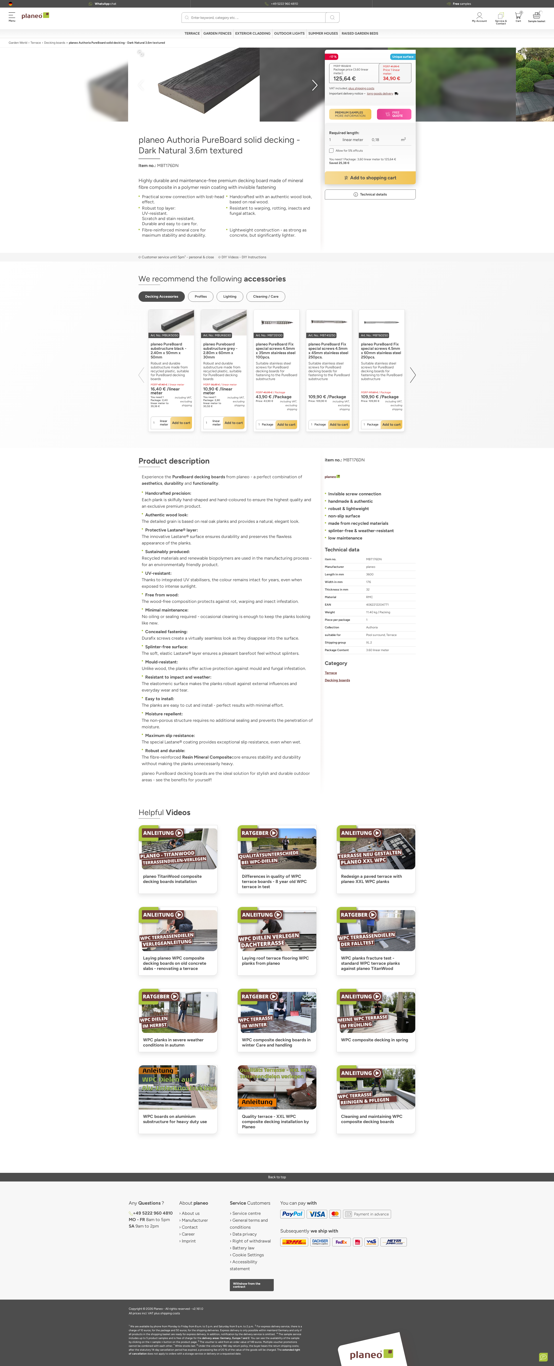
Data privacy (244, 1234)
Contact (190, 1227)
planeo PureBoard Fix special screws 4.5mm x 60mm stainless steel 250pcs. (381, 350)
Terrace (36, 43)
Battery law (243, 1247)
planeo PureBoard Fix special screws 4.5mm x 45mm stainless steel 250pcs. (328, 350)
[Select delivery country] (10, 4)
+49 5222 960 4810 (284, 4)
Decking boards (54, 43)
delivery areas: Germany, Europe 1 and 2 (226, 1338)
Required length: (344, 132)
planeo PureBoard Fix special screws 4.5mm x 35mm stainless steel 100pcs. (275, 350)
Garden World (18, 43)
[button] (10, 4)
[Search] (187, 17)
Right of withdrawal (251, 1241)
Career (188, 1234)
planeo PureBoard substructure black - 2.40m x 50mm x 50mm (168, 350)
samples (462, 4)
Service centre (246, 1213)
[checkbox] (346, 150)
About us (191, 1213)
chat (105, 4)
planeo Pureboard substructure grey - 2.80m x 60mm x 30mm (220, 350)
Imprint (189, 1241)
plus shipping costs (361, 88)
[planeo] (370, 477)
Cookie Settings (248, 1254)
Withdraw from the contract (246, 1285)
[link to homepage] (35, 15)
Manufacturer (195, 1220)
